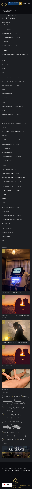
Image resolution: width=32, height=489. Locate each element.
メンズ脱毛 (6, 411)
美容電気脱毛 (27, 468)
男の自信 (17, 428)
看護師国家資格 (7, 436)
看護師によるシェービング (10, 432)
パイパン (18, 400)
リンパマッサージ (8, 414)
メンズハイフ (18, 407)
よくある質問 (24, 470)
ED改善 (5, 396)
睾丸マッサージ (20, 436)
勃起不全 (6, 418)
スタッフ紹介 (11, 470)
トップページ (5, 468)
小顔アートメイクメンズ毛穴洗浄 (12, 421)
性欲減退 (6, 425)
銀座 (5, 443)
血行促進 (19, 439)
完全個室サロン (17, 418)
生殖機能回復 (7, 428)
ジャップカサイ (7, 400)
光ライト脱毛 (19, 468)
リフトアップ (17, 411)
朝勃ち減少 (16, 425)
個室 (18, 414)
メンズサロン (7, 407)
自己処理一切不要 (8, 439)
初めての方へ (12, 468)
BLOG (29, 470)
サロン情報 (4, 470)
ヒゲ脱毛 (6, 403)
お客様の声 (17, 470)
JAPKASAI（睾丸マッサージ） (14, 10)
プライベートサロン (18, 403)
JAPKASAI (15, 396)
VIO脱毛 (24, 396)
